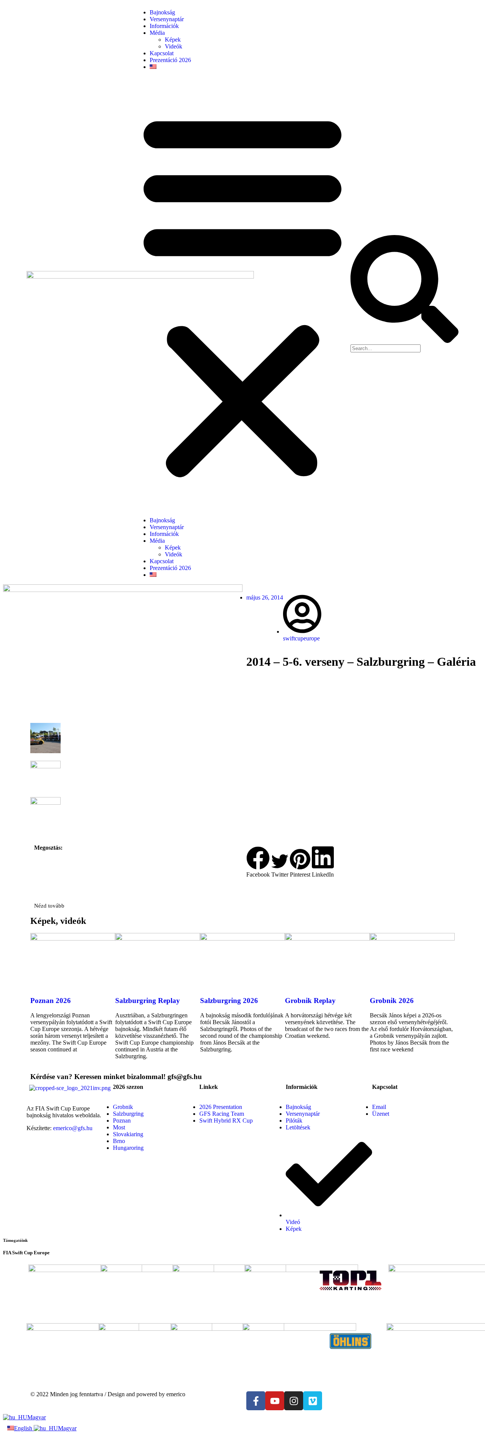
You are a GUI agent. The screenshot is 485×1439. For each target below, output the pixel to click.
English (24, 1428)
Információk (164, 26)
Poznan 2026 (50, 1000)
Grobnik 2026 (392, 1000)
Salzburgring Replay (147, 1000)
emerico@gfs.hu (72, 1128)
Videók (173, 46)
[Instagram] (293, 1400)
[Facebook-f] (255, 1400)
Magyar (36, 1417)
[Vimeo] (312, 1400)
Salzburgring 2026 (229, 1000)
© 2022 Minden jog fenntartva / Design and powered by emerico (107, 1394)
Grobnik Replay (310, 1000)
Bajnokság (162, 12)
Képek (173, 39)
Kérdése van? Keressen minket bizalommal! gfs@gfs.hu (116, 1077)
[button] (242, 293)
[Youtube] (274, 1400)
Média (157, 33)
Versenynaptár (167, 19)
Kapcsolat (162, 53)
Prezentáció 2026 (170, 60)
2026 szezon (128, 1087)
